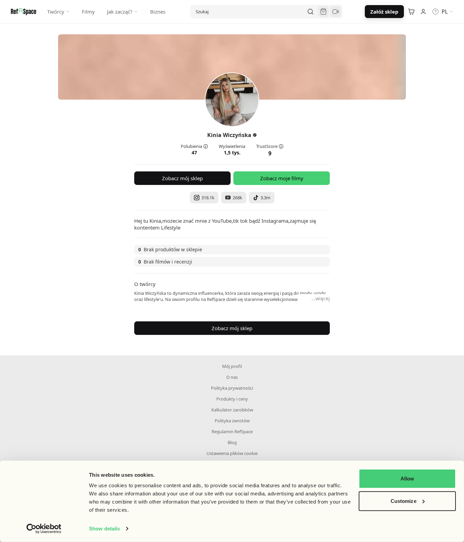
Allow (407, 478)
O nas (232, 377)
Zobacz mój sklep (182, 178)
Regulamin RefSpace (232, 431)
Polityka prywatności (232, 388)
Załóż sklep (384, 11)
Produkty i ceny (232, 399)
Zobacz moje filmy (281, 178)
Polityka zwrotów (232, 421)
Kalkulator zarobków (232, 410)
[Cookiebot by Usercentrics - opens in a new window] (44, 529)
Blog (232, 442)
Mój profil (232, 366)
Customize (403, 501)
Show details (104, 528)
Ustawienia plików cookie (232, 453)
